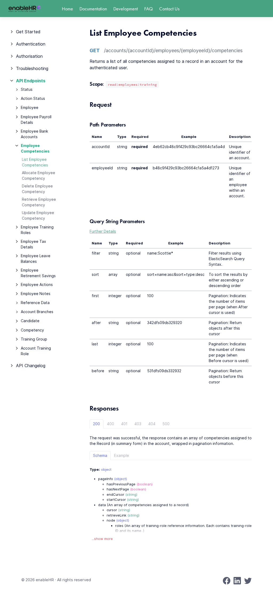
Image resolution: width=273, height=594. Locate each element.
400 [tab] (110, 424)
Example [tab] (121, 455)
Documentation (93, 9)
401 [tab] (124, 424)
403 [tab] (137, 424)
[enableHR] (25, 8)
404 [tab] (151, 424)
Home (67, 9)
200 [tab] (96, 424)
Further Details (103, 231)
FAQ (148, 9)
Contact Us (169, 9)
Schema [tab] (100, 455)
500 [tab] (166, 424)
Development (125, 9)
